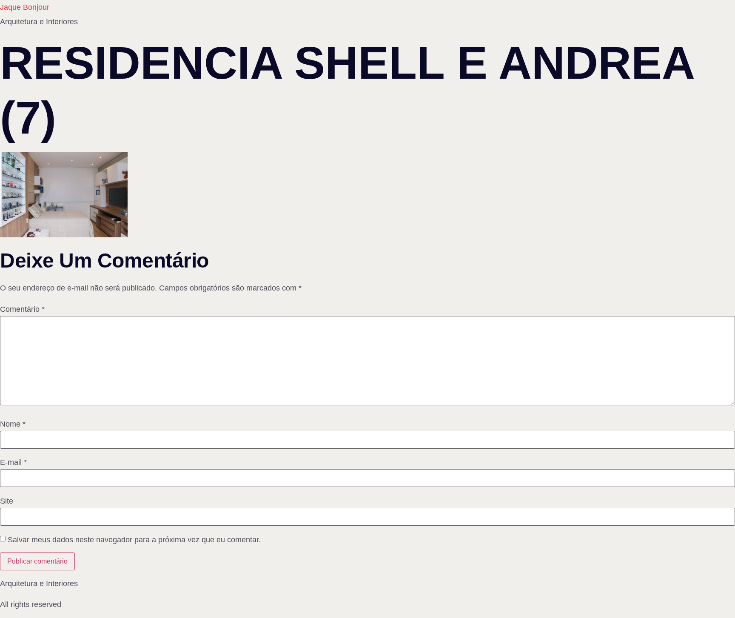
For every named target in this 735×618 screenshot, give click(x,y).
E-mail (13, 462)
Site (6, 501)
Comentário (22, 309)
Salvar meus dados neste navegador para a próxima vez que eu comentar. (134, 540)
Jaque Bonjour (24, 7)
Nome (13, 424)
